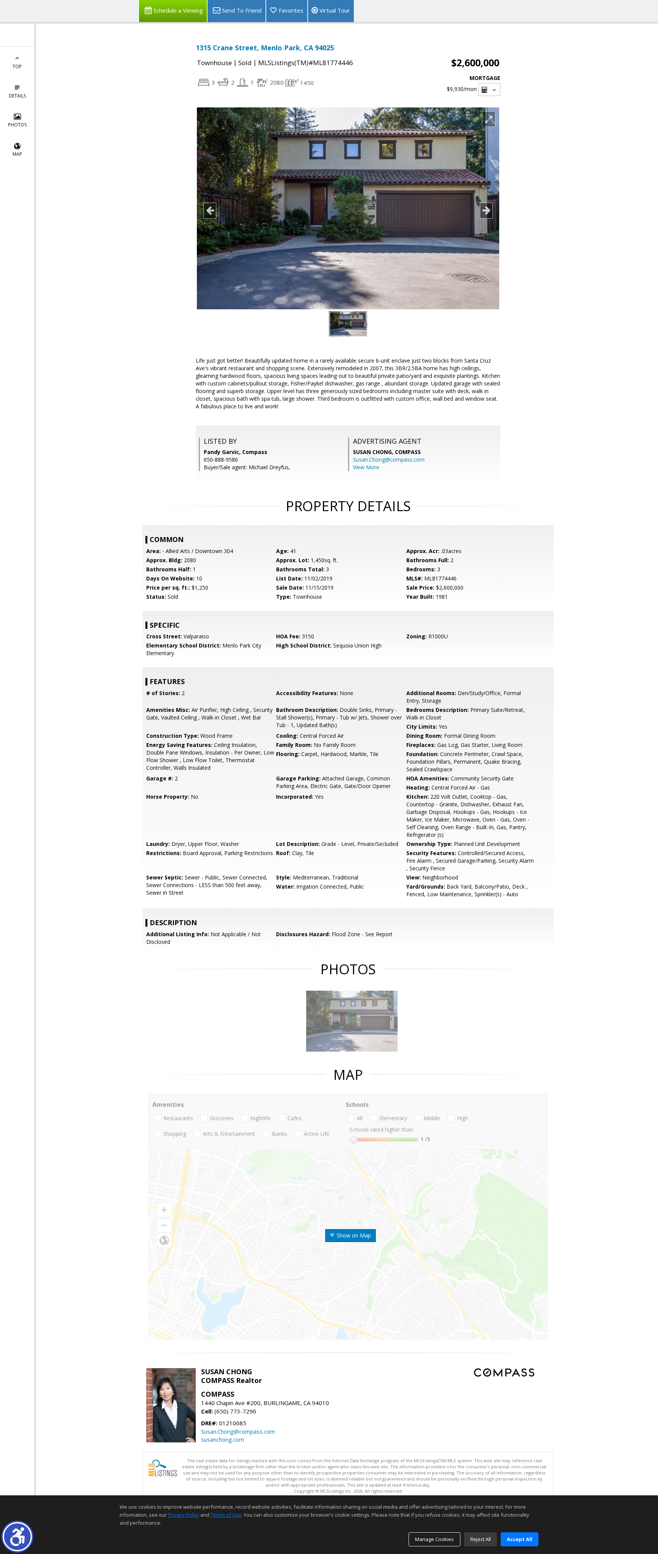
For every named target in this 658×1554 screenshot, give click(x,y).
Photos (17, 125)
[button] (17, 1536)
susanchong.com (222, 1439)
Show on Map (353, 1235)
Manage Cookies (434, 1539)
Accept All (519, 1539)
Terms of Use (226, 1514)
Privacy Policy (183, 1514)
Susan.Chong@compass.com (389, 459)
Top (17, 66)
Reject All (480, 1539)
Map (17, 154)
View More (366, 467)
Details (17, 96)
